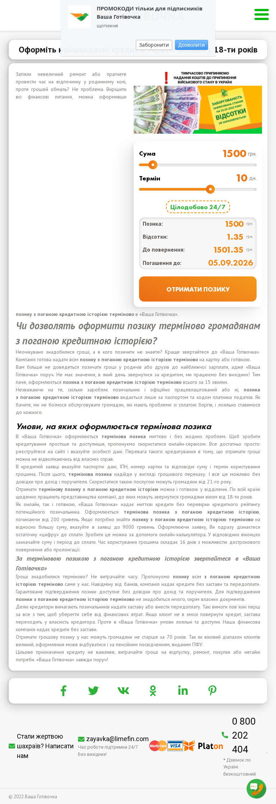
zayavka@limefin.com (117, 739)
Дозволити (191, 44)
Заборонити (154, 44)
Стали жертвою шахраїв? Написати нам (45, 745)
